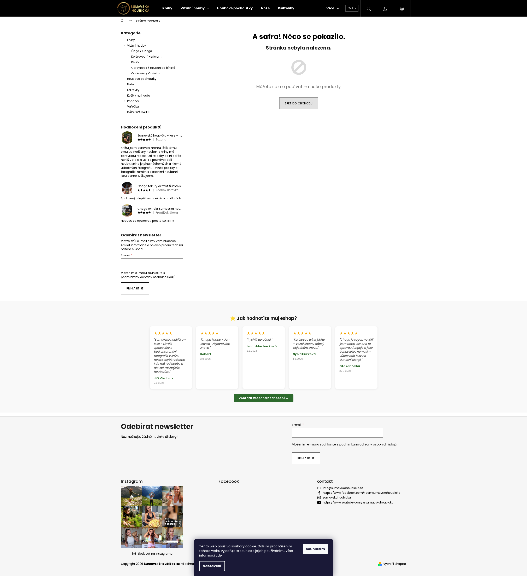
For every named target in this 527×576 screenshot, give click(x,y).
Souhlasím (315, 549)
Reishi (135, 62)
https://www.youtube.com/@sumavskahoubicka (358, 502)
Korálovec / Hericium (146, 56)
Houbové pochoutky (141, 79)
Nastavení (212, 566)
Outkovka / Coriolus (145, 73)
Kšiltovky (133, 90)
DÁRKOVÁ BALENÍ (138, 112)
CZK (351, 8)
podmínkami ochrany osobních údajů (148, 277)
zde (219, 555)
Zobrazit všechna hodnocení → (263, 398)
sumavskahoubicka (337, 497)
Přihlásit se (135, 288)
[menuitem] (167, 8)
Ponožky (133, 101)
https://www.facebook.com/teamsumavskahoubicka (361, 493)
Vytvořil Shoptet (394, 564)
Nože (130, 84)
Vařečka (133, 106)
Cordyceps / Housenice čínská (153, 68)
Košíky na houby (139, 95)
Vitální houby (136, 46)
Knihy (131, 40)
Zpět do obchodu (298, 103)
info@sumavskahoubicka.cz (343, 488)
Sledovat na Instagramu (155, 554)
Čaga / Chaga (141, 51)
